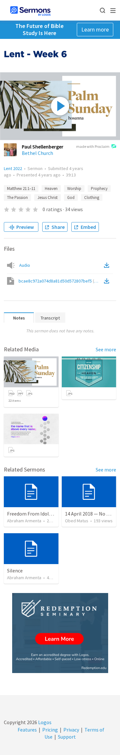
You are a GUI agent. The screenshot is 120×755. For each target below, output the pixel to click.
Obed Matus (76, 521)
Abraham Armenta (24, 521)
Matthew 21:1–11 (21, 188)
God (71, 197)
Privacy (71, 729)
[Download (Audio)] (108, 265)
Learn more (95, 29)
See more (106, 349)
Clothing (91, 197)
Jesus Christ (47, 197)
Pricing (50, 729)
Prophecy (99, 188)
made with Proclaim (92, 146)
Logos (44, 722)
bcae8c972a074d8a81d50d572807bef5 (61, 281)
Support (67, 736)
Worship (74, 188)
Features (27, 729)
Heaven (51, 188)
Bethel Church (37, 153)
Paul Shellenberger (42, 146)
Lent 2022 (13, 168)
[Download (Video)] (108, 281)
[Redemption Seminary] (60, 633)
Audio (24, 265)
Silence (15, 570)
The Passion (17, 197)
